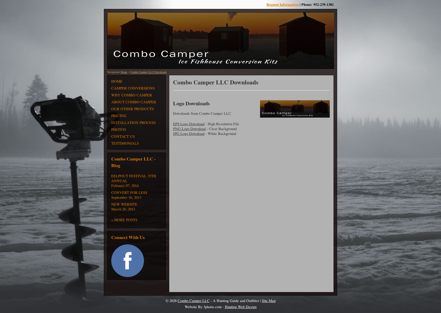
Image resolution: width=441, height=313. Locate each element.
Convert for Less (129, 192)
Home (124, 72)
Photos (118, 129)
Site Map (269, 300)
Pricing (119, 115)
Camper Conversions (133, 88)
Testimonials (125, 143)
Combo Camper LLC (194, 300)
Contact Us (123, 136)
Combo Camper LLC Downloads (148, 72)
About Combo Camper (133, 101)
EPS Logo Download (188, 123)
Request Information (282, 4)
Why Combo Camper (131, 95)
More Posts (125, 219)
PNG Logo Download (189, 128)
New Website (124, 204)
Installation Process (133, 122)
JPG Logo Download (188, 133)
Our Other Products (132, 108)
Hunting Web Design (240, 306)
